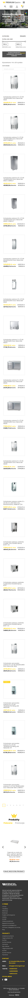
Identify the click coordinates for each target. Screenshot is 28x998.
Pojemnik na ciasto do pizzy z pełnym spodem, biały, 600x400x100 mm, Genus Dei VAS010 (10, 854)
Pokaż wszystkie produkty (14, 871)
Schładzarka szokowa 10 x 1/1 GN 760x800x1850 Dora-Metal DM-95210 (13, 98)
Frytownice (5, 944)
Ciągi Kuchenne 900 (7, 948)
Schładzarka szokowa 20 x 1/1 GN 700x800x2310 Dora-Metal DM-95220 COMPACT (13, 219)
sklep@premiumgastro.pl (17, 966)
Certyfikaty (5, 908)
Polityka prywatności (7, 921)
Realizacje (5, 913)
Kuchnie (4, 940)
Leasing (4, 917)
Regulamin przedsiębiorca (9, 925)
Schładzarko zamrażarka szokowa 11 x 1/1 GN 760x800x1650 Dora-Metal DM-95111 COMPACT (13, 786)
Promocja (19, 823)
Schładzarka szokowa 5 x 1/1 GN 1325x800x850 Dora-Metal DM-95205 (13, 422)
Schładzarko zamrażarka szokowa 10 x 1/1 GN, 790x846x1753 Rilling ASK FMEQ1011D (11, 705)
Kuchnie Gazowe (6, 942)
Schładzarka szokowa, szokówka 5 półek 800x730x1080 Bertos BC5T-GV (13, 624)
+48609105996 (13, 971)
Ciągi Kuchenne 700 (7, 938)
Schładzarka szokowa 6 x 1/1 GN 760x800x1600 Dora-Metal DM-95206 (13, 462)
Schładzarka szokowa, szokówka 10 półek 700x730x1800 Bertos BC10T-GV (13, 543)
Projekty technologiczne (8, 915)
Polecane (8, 823)
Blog (3, 929)
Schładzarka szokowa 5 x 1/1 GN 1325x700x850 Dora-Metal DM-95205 (13, 381)
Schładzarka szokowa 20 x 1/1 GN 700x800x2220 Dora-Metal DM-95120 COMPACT (13, 179)
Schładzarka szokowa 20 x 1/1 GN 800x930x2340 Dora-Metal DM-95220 (13, 260)
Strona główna (6, 20)
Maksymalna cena (21, 47)
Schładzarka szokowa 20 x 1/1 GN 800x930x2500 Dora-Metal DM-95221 (13, 300)
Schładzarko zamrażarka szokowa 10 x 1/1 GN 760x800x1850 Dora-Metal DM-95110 (14, 664)
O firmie (4, 906)
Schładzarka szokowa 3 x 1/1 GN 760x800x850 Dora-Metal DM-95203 (13, 341)
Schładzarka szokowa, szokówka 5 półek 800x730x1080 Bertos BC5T (13, 583)
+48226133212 (13, 968)
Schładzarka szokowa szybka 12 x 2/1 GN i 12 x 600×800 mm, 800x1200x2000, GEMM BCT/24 (13, 503)
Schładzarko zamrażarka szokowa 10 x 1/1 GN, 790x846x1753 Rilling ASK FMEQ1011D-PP (11, 746)
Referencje (5, 911)
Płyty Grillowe (5, 946)
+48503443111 (13, 973)
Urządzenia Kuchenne (8, 936)
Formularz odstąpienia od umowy (11, 927)
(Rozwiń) (23, 36)
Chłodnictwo (17, 20)
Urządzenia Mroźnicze (9, 21)
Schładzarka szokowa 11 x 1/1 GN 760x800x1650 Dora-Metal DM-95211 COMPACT (13, 138)
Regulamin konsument (8, 923)
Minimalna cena (6, 47)
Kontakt (4, 919)
